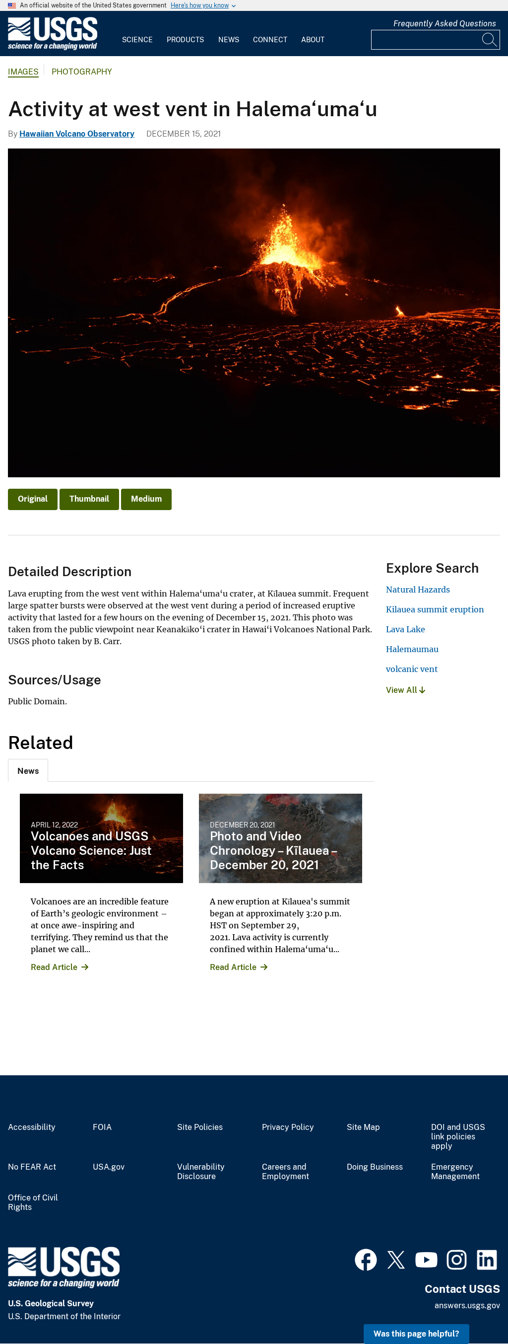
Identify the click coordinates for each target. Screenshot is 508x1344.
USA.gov (109, 1167)
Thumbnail (89, 499)
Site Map (363, 1127)
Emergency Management (455, 1172)
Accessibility (32, 1127)
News (228, 40)
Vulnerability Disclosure (201, 1172)
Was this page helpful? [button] (416, 1334)
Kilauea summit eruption (435, 609)
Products (185, 40)
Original (33, 499)
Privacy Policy (288, 1127)
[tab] (28, 770)
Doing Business (375, 1167)
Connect (270, 40)
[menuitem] (137, 34)
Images (23, 71)
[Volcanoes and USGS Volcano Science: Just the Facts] (101, 838)
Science (137, 40)
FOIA (102, 1127)
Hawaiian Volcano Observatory (76, 134)
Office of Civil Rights (33, 1203)
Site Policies (200, 1127)
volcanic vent (412, 669)
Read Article (54, 967)
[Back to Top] (472, 1308)
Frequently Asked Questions (444, 23)
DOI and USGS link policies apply (458, 1137)
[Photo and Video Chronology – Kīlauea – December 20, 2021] (280, 838)
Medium (146, 499)
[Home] (52, 48)
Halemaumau (412, 649)
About (312, 40)
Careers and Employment (285, 1172)
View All (402, 690)
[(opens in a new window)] (366, 1258)
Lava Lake (405, 629)
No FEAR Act (32, 1167)
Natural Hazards (418, 590)
